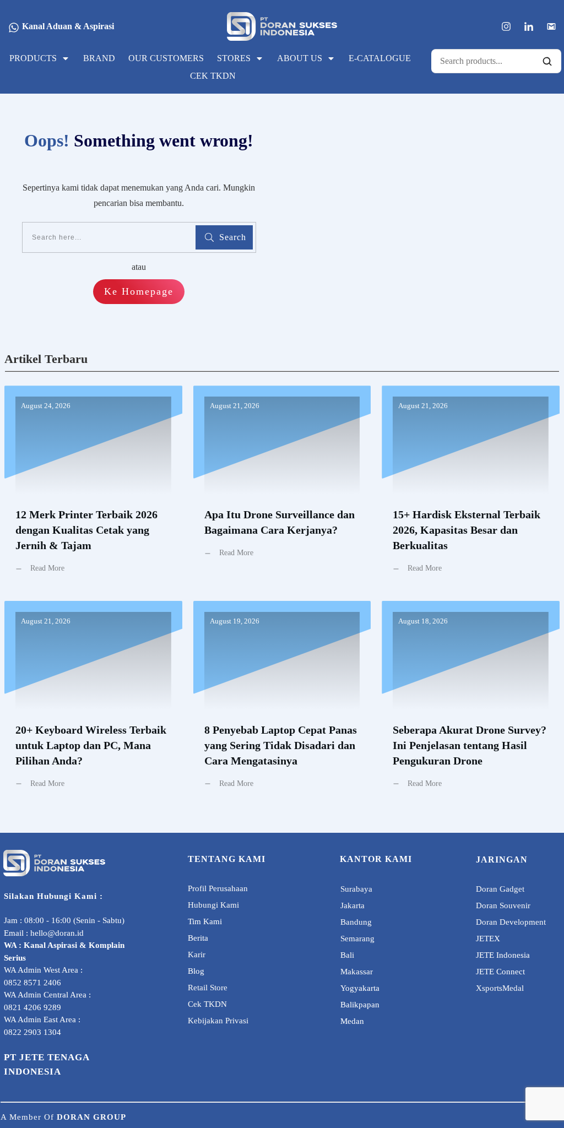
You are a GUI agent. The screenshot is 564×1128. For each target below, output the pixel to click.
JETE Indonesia (503, 955)
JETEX (488, 938)
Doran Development (511, 922)
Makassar (356, 971)
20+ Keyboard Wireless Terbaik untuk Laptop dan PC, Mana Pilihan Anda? (93, 703)
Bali (347, 955)
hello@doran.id (57, 933)
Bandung (356, 922)
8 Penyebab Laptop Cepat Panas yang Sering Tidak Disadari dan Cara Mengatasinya (282, 703)
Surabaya (356, 889)
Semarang (357, 938)
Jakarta (352, 905)
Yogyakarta (359, 988)
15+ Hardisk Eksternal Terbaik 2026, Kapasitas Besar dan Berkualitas (471, 488)
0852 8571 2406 (32, 982)
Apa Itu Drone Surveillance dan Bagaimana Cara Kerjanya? (282, 488)
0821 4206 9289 (32, 1007)
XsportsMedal (500, 988)
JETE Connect (500, 971)
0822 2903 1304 (32, 1032)
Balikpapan (359, 1004)
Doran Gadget (500, 889)
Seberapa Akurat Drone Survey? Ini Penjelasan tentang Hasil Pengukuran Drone (471, 703)
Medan (352, 1021)
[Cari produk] (547, 61)
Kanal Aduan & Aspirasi (68, 26)
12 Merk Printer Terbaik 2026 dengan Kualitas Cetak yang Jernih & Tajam (93, 488)
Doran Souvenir (503, 905)
